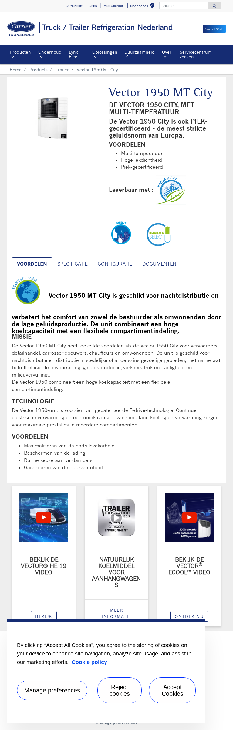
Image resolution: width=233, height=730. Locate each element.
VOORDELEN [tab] (32, 264)
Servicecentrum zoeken (196, 54)
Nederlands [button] (143, 6)
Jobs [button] (93, 6)
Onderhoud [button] (50, 52)
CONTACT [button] (214, 29)
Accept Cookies (172, 690)
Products (38, 69)
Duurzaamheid (142, 55)
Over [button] (166, 52)
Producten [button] (20, 52)
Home (16, 69)
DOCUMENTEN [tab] (159, 264)
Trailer (62, 69)
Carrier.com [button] (74, 6)
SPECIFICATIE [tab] (72, 264)
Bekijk (43, 616)
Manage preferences (52, 690)
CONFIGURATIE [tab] (115, 264)
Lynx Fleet (74, 54)
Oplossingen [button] (104, 52)
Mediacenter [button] (113, 6)
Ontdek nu (189, 616)
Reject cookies (120, 690)
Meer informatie (116, 613)
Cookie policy (89, 662)
